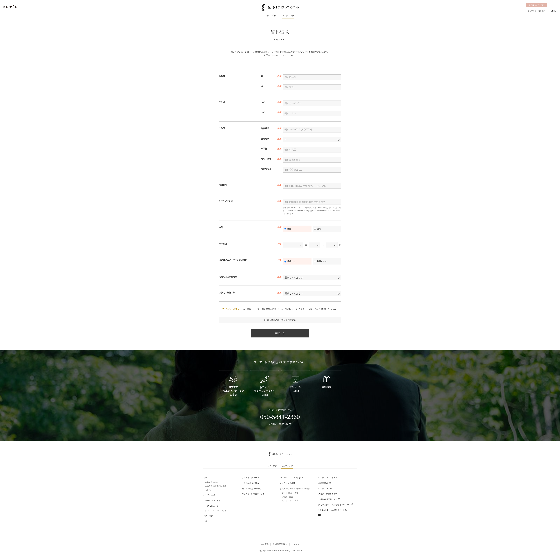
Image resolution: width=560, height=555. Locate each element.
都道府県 (265, 138)
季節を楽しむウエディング (253, 494)
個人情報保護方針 (280, 544)
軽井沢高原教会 (211, 482)
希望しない (322, 261)
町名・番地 (266, 158)
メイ (263, 112)
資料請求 (326, 387)
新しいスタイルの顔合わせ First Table (334, 504)
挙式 (205, 477)
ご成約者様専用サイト (327, 499)
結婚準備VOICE (324, 483)
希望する (291, 261)
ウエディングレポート (327, 477)
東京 (283, 493)
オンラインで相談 (295, 388)
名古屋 (284, 496)
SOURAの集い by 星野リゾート (331, 510)
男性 (319, 228)
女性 (289, 228)
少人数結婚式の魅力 (250, 483)
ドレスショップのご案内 (215, 510)
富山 (296, 500)
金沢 (290, 500)
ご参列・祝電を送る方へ (328, 494)
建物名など (266, 168)
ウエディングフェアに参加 (291, 477)
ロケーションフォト (211, 500)
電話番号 (223, 184)
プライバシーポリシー (231, 309)
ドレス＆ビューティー (212, 506)
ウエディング (288, 15)
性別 (221, 227)
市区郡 (264, 148)
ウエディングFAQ (325, 488)
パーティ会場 (209, 495)
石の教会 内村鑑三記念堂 (215, 486)
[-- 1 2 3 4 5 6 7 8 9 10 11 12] (314, 245)
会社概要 (264, 544)
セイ (263, 102)
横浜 (290, 493)
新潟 (283, 500)
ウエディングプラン (250, 477)
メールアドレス (226, 200)
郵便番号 (265, 128)
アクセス (295, 544)
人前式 (208, 489)
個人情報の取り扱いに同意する (281, 319)
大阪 (291, 496)
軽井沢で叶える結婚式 (251, 488)
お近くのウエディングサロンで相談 (264, 391)
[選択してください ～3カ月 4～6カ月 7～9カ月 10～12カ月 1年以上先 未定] (312, 277)
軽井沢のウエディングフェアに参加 (233, 390)
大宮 (296, 493)
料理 (205, 521)
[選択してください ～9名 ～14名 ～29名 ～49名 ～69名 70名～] (312, 293)
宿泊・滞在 (271, 15)
